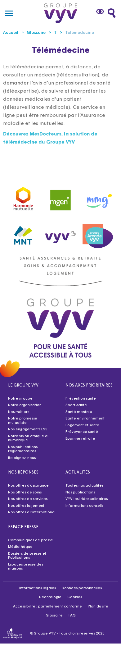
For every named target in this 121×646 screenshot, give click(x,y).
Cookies (74, 597)
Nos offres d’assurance (28, 486)
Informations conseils (84, 506)
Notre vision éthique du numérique (29, 438)
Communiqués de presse (30, 540)
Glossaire (54, 615)
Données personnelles (82, 588)
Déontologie (50, 597)
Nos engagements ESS (27, 429)
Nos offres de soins (25, 492)
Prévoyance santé (81, 432)
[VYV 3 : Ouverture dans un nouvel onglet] (60, 233)
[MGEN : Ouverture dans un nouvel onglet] (60, 197)
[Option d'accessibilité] (101, 11)
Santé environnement (85, 418)
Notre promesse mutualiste (22, 421)
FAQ (72, 615)
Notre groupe (20, 399)
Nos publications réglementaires (23, 449)
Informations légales (37, 588)
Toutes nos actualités (84, 486)
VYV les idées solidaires (86, 499)
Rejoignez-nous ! (23, 458)
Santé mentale (78, 412)
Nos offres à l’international (32, 512)
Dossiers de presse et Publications (27, 556)
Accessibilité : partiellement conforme (47, 606)
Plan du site (98, 606)
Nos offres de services (27, 499)
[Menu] (9, 13)
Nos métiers (18, 412)
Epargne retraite (80, 439)
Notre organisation (25, 405)
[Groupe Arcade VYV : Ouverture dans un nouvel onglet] (98, 233)
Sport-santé (76, 405)
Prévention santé (80, 399)
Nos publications (80, 492)
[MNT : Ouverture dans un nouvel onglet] (23, 234)
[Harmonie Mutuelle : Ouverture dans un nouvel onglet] (23, 197)
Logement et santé (82, 425)
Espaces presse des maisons (25, 567)
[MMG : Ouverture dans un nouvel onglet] (98, 197)
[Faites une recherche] (111, 13)
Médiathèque (20, 547)
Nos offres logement (26, 506)
